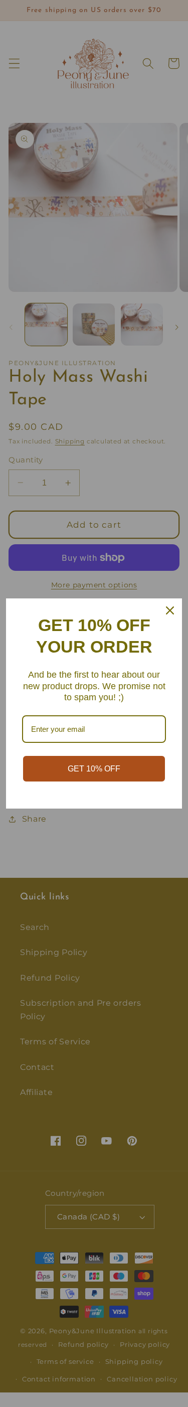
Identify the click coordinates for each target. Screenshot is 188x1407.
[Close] (170, 610)
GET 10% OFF (94, 768)
